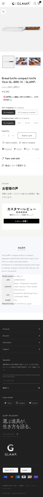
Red (20, 123)
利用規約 (21, 485)
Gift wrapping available (27, 113)
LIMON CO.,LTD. (22, 493)
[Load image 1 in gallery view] (8, 62)
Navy (37, 123)
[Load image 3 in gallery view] (35, 62)
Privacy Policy (34, 375)
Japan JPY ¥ (10, 470)
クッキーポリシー (7, 488)
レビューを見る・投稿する (11, 87)
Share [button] (37, 149)
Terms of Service (7, 376)
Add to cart (27, 135)
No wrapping (9, 113)
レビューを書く (21, 221)
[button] (21, 158)
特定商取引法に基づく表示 (10, 485)
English (25, 470)
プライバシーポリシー (31, 485)
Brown (28, 123)
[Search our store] (35, 3)
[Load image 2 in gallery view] (21, 62)
